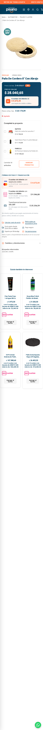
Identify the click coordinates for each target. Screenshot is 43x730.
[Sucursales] (28, 9)
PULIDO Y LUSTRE (26, 17)
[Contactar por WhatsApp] (38, 725)
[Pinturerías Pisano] (12, 9)
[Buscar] (37, 9)
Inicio (4, 17)
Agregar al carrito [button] (10, 322)
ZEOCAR (5, 75)
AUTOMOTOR (12, 17)
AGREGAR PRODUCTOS (29, 164)
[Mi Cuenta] (33, 9)
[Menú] (24, 9)
